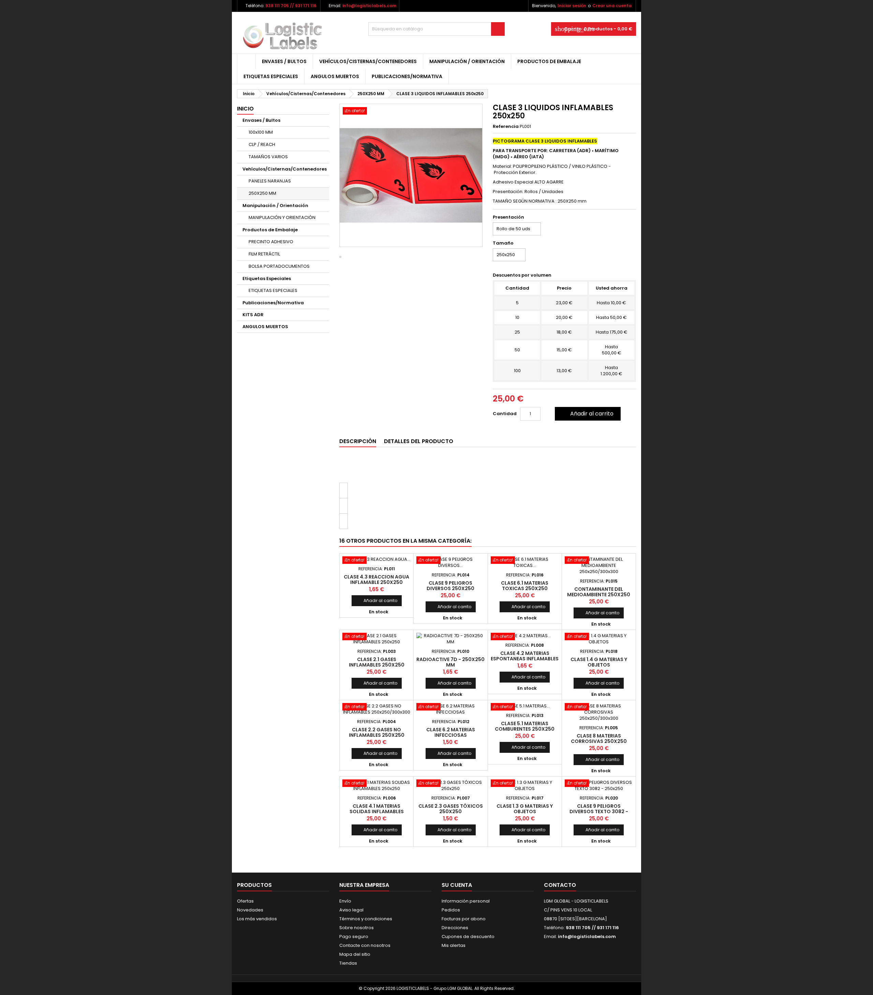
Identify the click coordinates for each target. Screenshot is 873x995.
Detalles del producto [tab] (418, 441)
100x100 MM (261, 132)
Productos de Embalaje (549, 61)
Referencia (506, 126)
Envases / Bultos (284, 61)
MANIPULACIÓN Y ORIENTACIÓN (282, 217)
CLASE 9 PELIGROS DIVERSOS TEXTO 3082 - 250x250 (598, 811)
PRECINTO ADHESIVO (271, 241)
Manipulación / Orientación (467, 61)
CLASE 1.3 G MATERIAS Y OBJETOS (525, 809)
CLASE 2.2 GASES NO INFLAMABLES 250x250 (376, 732)
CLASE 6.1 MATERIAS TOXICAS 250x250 (524, 586)
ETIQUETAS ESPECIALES (273, 290)
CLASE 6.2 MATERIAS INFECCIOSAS (450, 732)
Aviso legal (351, 910)
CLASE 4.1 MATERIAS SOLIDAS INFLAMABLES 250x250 (377, 811)
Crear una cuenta (612, 6)
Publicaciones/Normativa (407, 76)
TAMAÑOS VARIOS (268, 156)
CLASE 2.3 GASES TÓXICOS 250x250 (450, 809)
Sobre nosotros (356, 927)
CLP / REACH (262, 144)
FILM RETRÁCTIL (264, 254)
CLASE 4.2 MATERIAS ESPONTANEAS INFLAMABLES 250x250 (525, 659)
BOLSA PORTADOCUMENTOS (279, 266)
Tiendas (348, 963)
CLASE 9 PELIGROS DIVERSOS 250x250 (450, 586)
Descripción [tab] (357, 441)
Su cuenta (457, 885)
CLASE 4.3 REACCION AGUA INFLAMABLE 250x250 (376, 579)
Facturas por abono (464, 919)
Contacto (560, 885)
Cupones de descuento (468, 936)
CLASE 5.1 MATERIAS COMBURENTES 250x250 (524, 726)
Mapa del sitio (354, 954)
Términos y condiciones (365, 919)
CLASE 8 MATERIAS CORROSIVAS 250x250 (599, 738)
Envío (345, 901)
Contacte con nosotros (364, 945)
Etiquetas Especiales (270, 76)
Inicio (245, 109)
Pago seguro (353, 936)
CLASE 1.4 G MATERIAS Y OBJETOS (599, 662)
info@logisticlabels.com (369, 6)
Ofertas (245, 901)
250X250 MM (262, 193)
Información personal (466, 901)
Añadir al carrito (587, 414)
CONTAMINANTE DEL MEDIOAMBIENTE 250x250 (598, 592)
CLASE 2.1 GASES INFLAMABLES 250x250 (376, 662)
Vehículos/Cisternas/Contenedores (368, 61)
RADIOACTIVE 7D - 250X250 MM (450, 662)
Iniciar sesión (572, 6)
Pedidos (451, 910)
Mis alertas (453, 945)
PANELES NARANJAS (270, 181)
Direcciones (455, 927)
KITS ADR (253, 314)
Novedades (250, 910)
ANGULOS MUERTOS (335, 76)
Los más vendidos (257, 919)
